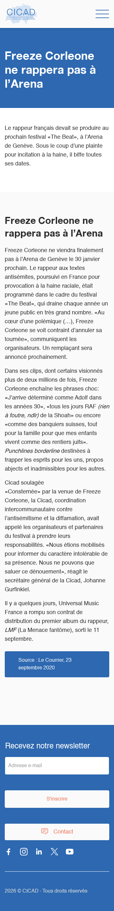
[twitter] (54, 851)
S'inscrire (57, 799)
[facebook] (8, 851)
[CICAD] (21, 14)
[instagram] (24, 851)
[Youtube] (69, 851)
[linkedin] (39, 851)
